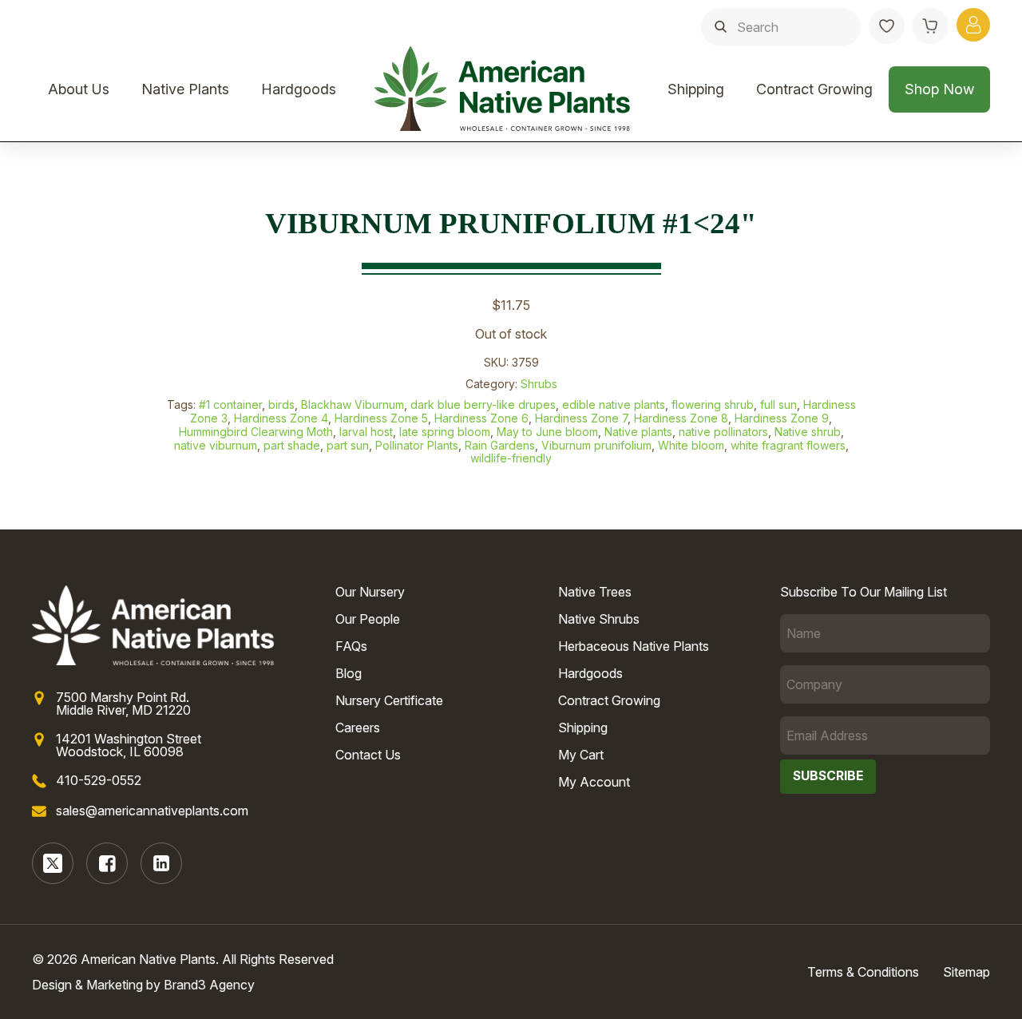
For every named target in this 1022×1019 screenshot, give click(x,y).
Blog (348, 673)
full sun (778, 404)
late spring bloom (444, 431)
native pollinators (723, 431)
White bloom (691, 445)
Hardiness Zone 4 (281, 418)
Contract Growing (814, 89)
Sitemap (966, 971)
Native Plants (185, 89)
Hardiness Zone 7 (581, 418)
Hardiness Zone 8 (681, 418)
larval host (366, 431)
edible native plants (613, 404)
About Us (78, 89)
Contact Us (368, 755)
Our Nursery (370, 592)
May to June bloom (547, 431)
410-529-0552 (98, 780)
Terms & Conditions (863, 971)
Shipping (695, 89)
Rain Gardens (500, 445)
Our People (367, 619)
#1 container (230, 404)
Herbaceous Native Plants (633, 646)
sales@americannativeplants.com (152, 810)
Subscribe (828, 775)
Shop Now (939, 89)
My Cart (581, 755)
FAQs (351, 646)
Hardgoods (298, 89)
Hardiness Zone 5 (381, 418)
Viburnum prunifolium (596, 445)
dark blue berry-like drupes (483, 404)
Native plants (638, 431)
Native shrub (807, 431)
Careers (357, 728)
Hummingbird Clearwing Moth (256, 431)
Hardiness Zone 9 (782, 418)
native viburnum (215, 445)
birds (281, 404)
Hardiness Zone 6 (481, 418)
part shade (291, 445)
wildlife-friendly (511, 458)
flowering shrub (712, 404)
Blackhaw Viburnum (352, 404)
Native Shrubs (599, 619)
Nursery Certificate (389, 700)
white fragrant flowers (788, 445)
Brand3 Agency (209, 985)
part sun (348, 445)
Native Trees (595, 592)
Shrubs (539, 384)
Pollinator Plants (416, 445)
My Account (594, 782)
